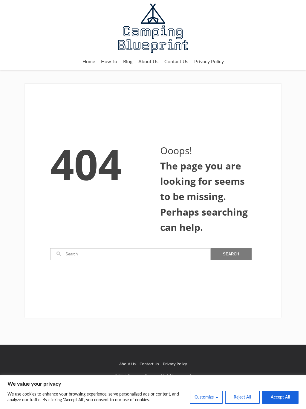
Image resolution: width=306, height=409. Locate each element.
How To (109, 61)
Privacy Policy (209, 61)
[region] (153, 392)
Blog (127, 61)
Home (88, 61)
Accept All (280, 397)
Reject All (242, 397)
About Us (148, 61)
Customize (204, 397)
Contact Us (176, 61)
